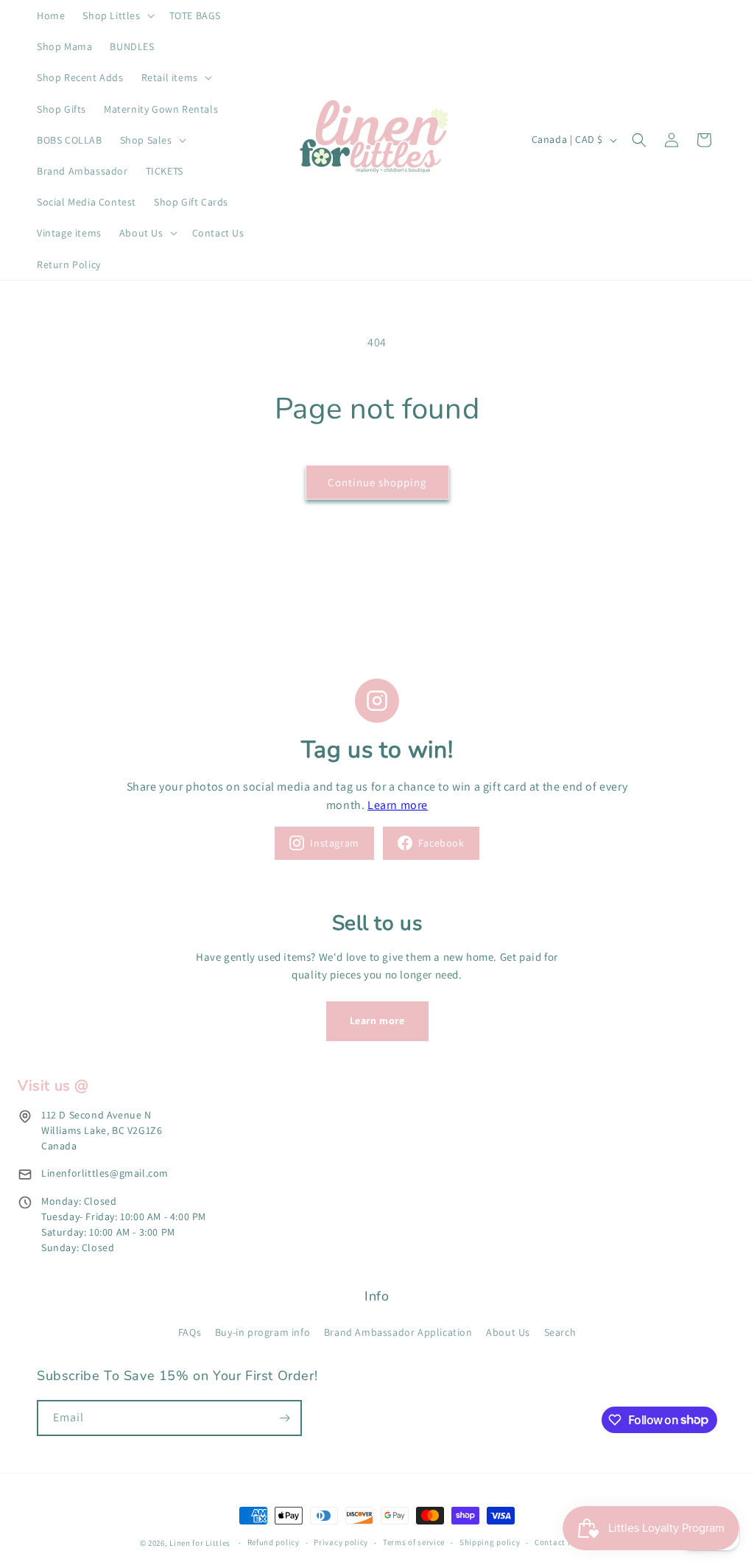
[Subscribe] (284, 1418)
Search (560, 1332)
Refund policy (273, 1542)
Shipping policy (490, 1542)
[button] (117, 15)
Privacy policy (341, 1542)
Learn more (397, 805)
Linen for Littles (199, 1543)
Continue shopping (377, 482)
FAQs (189, 1332)
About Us (508, 1332)
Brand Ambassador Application (398, 1332)
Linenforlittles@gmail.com (105, 1173)
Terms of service (414, 1542)
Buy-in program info (262, 1332)
